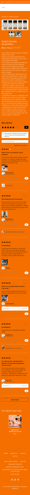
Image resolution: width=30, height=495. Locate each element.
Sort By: (16, 145)
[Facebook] (18, 479)
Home (6, 453)
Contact (23, 453)
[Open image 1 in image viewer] (15, 25)
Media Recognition (15, 464)
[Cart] (23, 7)
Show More (20, 209)
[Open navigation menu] (27, 7)
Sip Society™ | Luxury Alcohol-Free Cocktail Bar (15, 470)
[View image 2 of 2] (18, 34)
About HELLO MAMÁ (10, 461)
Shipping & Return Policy (15, 467)
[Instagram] (12, 479)
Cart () (15, 456)
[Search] (19, 7)
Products (5, 17)
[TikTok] (15, 479)
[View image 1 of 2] (12, 34)
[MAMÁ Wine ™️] (3, 7)
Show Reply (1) (6, 308)
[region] (15, 2)
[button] (19, 127)
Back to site (15, 474)
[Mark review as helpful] (26, 178)
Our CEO (23, 461)
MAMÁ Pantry (13, 17)
